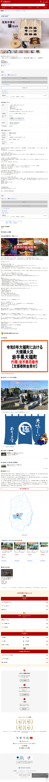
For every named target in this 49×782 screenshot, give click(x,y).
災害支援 (25, 745)
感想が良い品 (4, 609)
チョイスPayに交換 (5, 658)
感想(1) (4, 557)
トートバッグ (19, 220)
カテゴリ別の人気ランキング (7, 602)
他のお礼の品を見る (14, 123)
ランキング (20, 7)
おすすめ (29, 7)
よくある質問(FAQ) (24, 694)
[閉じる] (47, 774)
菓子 (7, 221)
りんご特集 (3, 641)
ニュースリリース (21, 770)
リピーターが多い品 (5, 605)
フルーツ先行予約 (5, 627)
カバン (14, 220)
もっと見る (45, 458)
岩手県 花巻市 (4, 583)
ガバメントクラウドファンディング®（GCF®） (25, 743)
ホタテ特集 (27, 641)
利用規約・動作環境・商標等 (24, 774)
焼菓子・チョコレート (13, 221)
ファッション (8, 220)
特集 (38, 7)
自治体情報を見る (25, 488)
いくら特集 (27, 637)
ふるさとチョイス (25, 741)
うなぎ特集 (3, 637)
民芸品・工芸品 (9, 222)
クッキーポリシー (29, 772)
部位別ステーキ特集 (5, 644)
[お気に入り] (47, 780)
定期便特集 (27, 644)
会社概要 (15, 770)
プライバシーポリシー (20, 772)
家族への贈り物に (5, 662)
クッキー (21, 221)
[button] (46, 5)
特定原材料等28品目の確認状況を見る (17, 119)
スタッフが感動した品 (5, 623)
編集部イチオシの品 (5, 619)
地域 (12, 7)
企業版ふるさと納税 (25, 747)
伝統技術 (15, 222)
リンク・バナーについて (31, 770)
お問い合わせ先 (5, 92)
